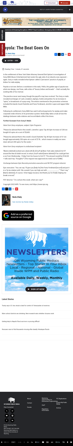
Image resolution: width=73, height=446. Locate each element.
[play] (5, 9)
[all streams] (70, 9)
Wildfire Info (2, 49)
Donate (65, 3)
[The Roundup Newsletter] (36, 259)
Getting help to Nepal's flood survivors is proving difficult (20, 321)
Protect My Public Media (61, 403)
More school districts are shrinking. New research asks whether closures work (28, 313)
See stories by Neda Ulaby (22, 202)
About (29, 398)
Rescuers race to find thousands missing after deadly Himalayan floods (25, 329)
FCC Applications (61, 398)
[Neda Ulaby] (6, 200)
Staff (43, 405)
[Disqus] (36, 366)
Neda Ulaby (11, 53)
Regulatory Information (45, 409)
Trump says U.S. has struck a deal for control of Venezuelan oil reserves (26, 305)
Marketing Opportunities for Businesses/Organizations (48, 399)
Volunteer (52, 3)
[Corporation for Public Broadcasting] (1, 442)
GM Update (2, 35)
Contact (29, 403)
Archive (58, 408)
